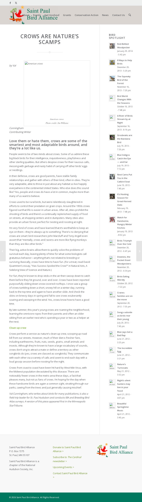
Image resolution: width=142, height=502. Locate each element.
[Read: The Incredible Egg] (112, 350)
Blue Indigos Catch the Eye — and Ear (124, 158)
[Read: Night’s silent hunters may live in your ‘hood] (112, 382)
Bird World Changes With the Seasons (124, 99)
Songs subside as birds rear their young (124, 316)
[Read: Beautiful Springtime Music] (112, 405)
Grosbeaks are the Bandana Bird (124, 139)
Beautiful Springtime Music (123, 407)
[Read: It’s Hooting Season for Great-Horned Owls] (112, 196)
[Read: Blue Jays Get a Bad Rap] (112, 334)
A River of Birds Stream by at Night (125, 119)
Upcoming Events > (63, 467)
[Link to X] (16, 3)
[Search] (130, 15)
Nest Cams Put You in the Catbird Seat (124, 178)
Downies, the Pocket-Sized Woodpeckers (124, 260)
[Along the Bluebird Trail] (3, 251)
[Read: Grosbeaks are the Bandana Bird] (112, 137)
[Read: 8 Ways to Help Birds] (112, 62)
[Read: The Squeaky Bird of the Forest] (112, 78)
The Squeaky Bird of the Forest (124, 80)
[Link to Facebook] (10, 3)
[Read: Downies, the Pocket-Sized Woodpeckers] (112, 259)
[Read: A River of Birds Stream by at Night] (112, 118)
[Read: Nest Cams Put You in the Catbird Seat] (112, 176)
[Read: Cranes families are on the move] (112, 294)
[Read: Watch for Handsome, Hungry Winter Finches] (112, 219)
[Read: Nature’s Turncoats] (112, 366)
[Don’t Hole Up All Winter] (139, 251)
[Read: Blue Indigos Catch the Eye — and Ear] (112, 157)
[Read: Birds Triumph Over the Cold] (112, 242)
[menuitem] (26, 15)
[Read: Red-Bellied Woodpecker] (112, 46)
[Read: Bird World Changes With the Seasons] (112, 98)
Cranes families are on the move (125, 296)
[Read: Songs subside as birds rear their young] (112, 314)
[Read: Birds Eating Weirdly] (112, 278)
